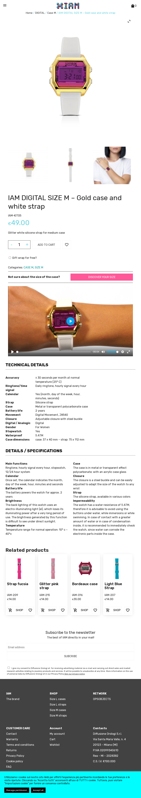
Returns (11, 750)
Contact (11, 733)
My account (57, 733)
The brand (12, 699)
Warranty (12, 739)
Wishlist (55, 744)
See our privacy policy (74, 674)
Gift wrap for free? (24, 257)
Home (29, 12)
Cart (52, 739)
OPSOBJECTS (102, 699)
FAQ (8, 766)
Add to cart (46, 244)
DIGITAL (40, 12)
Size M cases (58, 710)
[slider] (53, 352)
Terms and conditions (20, 744)
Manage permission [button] (16, 790)
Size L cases (58, 699)
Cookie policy (14, 761)
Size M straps (58, 715)
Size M (39, 267)
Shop (15, 610)
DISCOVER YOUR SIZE (101, 277)
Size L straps (58, 704)
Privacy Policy (15, 755)
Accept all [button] (38, 790)
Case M (51, 12)
